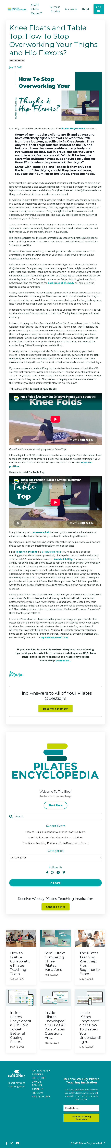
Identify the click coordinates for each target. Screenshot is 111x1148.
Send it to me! (55, 907)
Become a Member (55, 708)
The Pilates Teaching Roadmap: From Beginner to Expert (55, 843)
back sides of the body (61, 283)
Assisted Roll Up (63, 559)
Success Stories (55, 9)
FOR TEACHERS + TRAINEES (41, 1072)
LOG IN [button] (98, 9)
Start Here (55, 805)
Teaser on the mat (26, 551)
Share (56, 882)
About (85, 9)
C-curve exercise (51, 551)
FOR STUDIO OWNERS (39, 1079)
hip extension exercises (54, 637)
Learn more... (63, 660)
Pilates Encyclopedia (73, 128)
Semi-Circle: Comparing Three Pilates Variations (55, 837)
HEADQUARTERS (41, 1096)
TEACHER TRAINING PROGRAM (37, 1089)
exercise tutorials (17, 60)
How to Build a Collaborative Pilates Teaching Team (55, 832)
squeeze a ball (41, 532)
